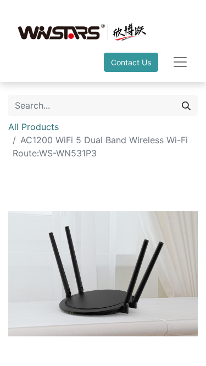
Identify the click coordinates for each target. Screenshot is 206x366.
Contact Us (131, 62)
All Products (33, 126)
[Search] (186, 105)
